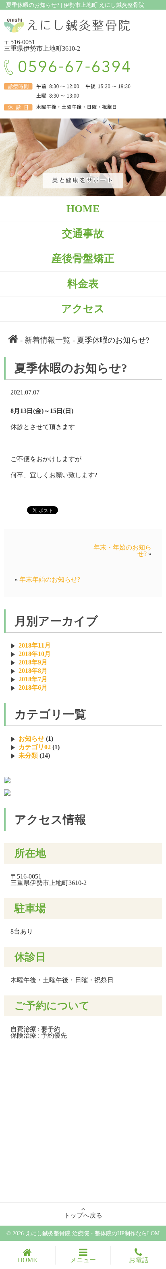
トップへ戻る (83, 1215)
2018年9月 (33, 662)
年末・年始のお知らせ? (122, 550)
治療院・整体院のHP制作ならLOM (116, 1233)
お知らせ (31, 738)
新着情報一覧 (48, 340)
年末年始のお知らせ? (49, 579)
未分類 (28, 755)
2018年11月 (35, 645)
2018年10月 (35, 653)
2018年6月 (33, 687)
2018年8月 (33, 670)
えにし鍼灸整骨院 (48, 1233)
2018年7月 (33, 679)
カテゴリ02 (35, 747)
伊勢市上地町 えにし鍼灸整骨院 (104, 5)
